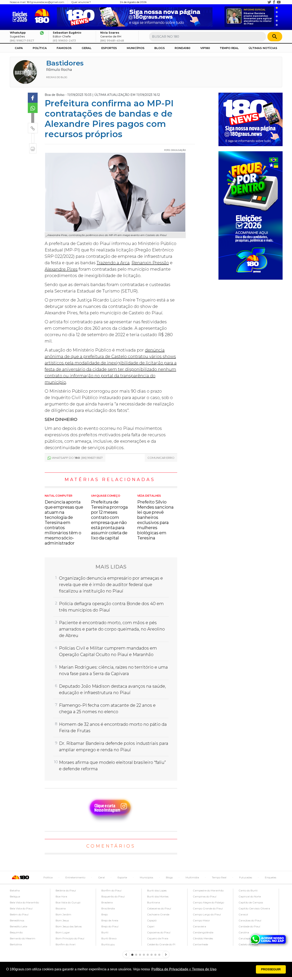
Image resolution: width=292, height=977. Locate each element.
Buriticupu (108, 944)
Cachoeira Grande (158, 914)
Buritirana (153, 902)
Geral (86, 48)
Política (40, 48)
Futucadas (245, 877)
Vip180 (205, 48)
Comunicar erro (160, 457)
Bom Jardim (63, 914)
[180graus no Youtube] (279, 2)
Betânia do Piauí (66, 890)
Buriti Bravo (109, 938)
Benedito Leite (18, 926)
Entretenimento (75, 877)
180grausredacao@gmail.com (45, 2)
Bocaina (61, 908)
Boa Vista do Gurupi (68, 902)
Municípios (136, 48)
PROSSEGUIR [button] (271, 969)
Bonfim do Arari (65, 944)
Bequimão (16, 932)
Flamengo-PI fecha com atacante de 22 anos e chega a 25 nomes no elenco (107, 708)
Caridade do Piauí (249, 926)
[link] (33, 98)
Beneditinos (17, 920)
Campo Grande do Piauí (208, 908)
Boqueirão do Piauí (113, 896)
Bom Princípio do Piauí (70, 938)
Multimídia (192, 877)
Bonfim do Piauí (111, 890)
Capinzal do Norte (250, 896)
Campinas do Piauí (204, 896)
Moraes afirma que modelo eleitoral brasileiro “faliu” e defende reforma (112, 765)
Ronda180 (182, 48)
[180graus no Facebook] (274, 2)
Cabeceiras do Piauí (159, 908)
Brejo (104, 914)
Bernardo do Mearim (22, 938)
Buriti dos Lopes (157, 890)
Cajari (150, 926)
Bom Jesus (62, 920)
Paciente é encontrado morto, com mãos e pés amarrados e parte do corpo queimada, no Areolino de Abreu (112, 629)
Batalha (15, 890)
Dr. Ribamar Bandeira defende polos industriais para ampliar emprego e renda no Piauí (113, 746)
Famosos (64, 48)
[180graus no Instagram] (265, 2)
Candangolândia (203, 932)
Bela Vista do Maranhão (24, 902)
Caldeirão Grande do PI (161, 944)
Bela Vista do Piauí (21, 908)
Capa (19, 48)
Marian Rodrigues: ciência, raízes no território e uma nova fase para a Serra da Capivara (113, 670)
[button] (184, 969)
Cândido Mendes (203, 938)
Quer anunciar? (81, 2)
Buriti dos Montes (157, 896)
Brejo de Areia (109, 920)
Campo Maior (201, 920)
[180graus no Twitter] (269, 2)
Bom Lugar (63, 932)
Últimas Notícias (263, 48)
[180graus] (21, 16)
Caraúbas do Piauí (250, 920)
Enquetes (270, 877)
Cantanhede (200, 944)
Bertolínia (16, 944)
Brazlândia (108, 908)
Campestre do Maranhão (208, 890)
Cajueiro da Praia (157, 938)
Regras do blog (56, 77)
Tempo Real (229, 48)
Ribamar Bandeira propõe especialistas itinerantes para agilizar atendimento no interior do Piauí (258, 17)
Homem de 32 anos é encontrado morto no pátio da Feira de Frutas (113, 727)
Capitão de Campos (251, 902)
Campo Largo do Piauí (207, 914)
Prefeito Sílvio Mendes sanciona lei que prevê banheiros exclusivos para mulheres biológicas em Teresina (155, 517)
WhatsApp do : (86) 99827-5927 (77, 457)
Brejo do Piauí (109, 926)
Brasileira (107, 902)
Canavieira (199, 926)
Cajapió (151, 920)
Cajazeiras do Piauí (158, 932)
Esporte (122, 877)
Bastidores (65, 63)
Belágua (15, 896)
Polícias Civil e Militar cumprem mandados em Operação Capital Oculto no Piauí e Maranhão (108, 651)
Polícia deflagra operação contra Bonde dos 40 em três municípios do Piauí (111, 607)
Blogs (159, 48)
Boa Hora (61, 896)
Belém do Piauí (19, 914)
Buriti (104, 932)
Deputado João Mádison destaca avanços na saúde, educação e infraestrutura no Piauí (112, 689)
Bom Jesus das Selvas (69, 926)
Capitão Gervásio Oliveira (254, 908)
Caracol (243, 914)
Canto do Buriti (248, 890)
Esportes (109, 48)
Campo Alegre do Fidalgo (208, 902)
